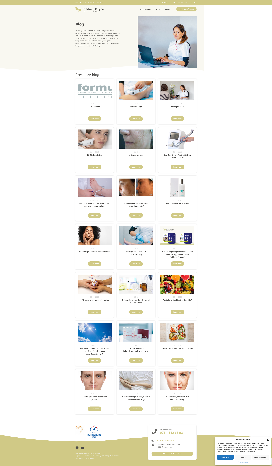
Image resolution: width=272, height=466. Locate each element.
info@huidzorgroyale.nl (95, 2)
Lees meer (95, 119)
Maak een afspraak (186, 9)
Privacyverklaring (243, 462)
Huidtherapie (145, 9)
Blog (186, 2)
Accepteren (225, 457)
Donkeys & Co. (91, 458)
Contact (168, 9)
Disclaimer (114, 456)
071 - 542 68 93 (80, 2)
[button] (268, 439)
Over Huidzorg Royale (168, 2)
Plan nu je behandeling (172, 454)
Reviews (193, 2)
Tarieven (180, 2)
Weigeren (243, 457)
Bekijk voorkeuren (260, 457)
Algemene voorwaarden (84, 456)
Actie (158, 9)
